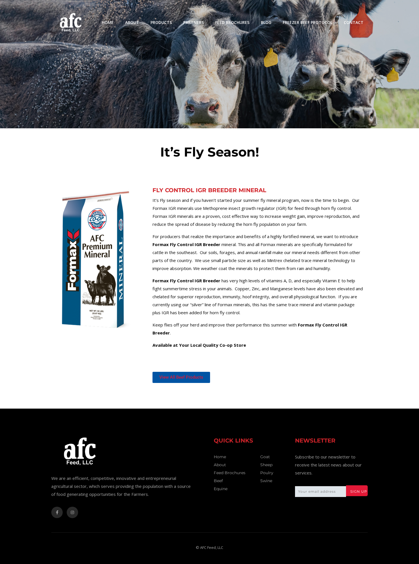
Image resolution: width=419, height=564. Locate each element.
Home (108, 22)
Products (161, 22)
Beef (218, 480)
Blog (266, 22)
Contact (353, 22)
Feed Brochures (232, 22)
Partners (193, 22)
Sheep (266, 464)
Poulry (266, 472)
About (132, 22)
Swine (266, 480)
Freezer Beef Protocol (307, 22)
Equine (220, 488)
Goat (265, 456)
